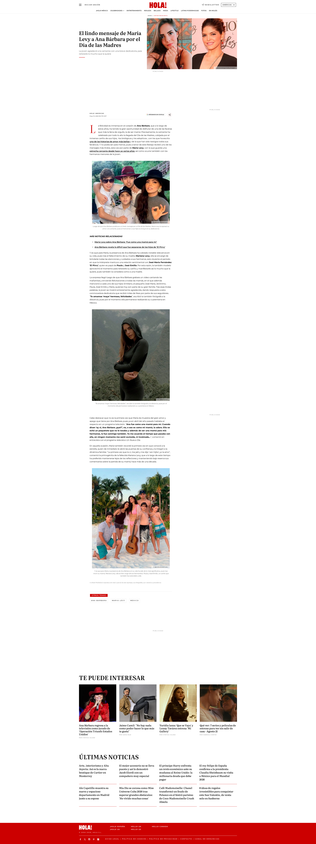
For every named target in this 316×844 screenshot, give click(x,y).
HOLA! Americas (97, 113)
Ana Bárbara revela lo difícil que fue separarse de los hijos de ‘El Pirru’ (130, 247)
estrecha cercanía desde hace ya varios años (112, 151)
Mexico (134, 600)
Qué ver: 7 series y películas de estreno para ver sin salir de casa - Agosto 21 (218, 728)
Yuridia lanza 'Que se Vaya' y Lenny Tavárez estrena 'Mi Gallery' (176, 728)
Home (150, 15)
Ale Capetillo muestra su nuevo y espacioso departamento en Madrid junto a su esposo (94, 793)
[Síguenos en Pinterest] (94, 839)
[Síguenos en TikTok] (98, 839)
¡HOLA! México (102, 11)
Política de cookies (134, 839)
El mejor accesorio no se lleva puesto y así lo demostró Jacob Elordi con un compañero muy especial (136, 771)
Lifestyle (174, 11)
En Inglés (213, 11)
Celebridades (116, 11)
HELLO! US (136, 829)
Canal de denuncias (207, 839)
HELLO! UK (136, 826)
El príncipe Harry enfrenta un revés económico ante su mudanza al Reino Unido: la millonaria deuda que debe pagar (175, 772)
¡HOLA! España (117, 826)
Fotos (204, 11)
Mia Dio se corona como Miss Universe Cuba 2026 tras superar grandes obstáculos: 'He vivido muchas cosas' (136, 793)
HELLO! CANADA (160, 826)
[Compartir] (170, 115)
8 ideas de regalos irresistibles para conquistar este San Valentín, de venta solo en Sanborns (216, 793)
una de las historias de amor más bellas (110, 141)
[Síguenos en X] (85, 839)
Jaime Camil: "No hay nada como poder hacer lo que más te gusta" (136, 728)
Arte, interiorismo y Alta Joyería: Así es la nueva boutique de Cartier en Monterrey (94, 771)
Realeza (147, 11)
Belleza (157, 11)
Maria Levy (118, 600)
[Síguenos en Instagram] (89, 839)
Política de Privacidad (163, 839)
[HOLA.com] (158, 5)
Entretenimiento (134, 11)
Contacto (186, 839)
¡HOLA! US (115, 829)
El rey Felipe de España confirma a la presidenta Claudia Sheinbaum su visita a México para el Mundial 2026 (216, 772)
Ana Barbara (99, 600)
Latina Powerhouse (190, 11)
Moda (165, 11)
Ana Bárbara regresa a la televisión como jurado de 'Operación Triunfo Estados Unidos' (95, 729)
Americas (227, 5)
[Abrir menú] (80, 5)
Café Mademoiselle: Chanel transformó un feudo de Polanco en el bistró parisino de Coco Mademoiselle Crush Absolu (176, 795)
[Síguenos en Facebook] (80, 839)
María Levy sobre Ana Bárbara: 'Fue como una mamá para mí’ (126, 242)
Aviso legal (112, 839)
